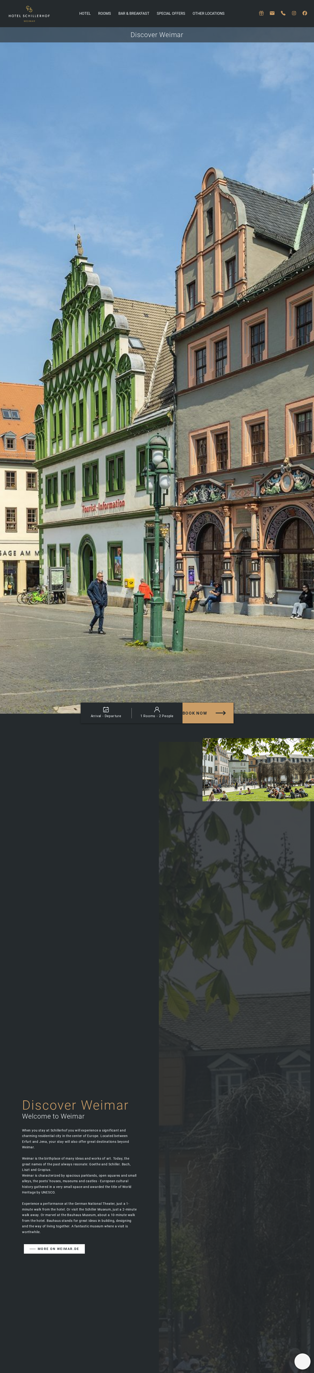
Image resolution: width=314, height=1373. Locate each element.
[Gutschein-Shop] (261, 13)
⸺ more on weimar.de (54, 1249)
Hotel (85, 13)
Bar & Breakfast (133, 13)
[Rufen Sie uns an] (283, 13)
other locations (209, 13)
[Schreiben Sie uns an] (272, 13)
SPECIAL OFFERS (171, 13)
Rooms (104, 13)
